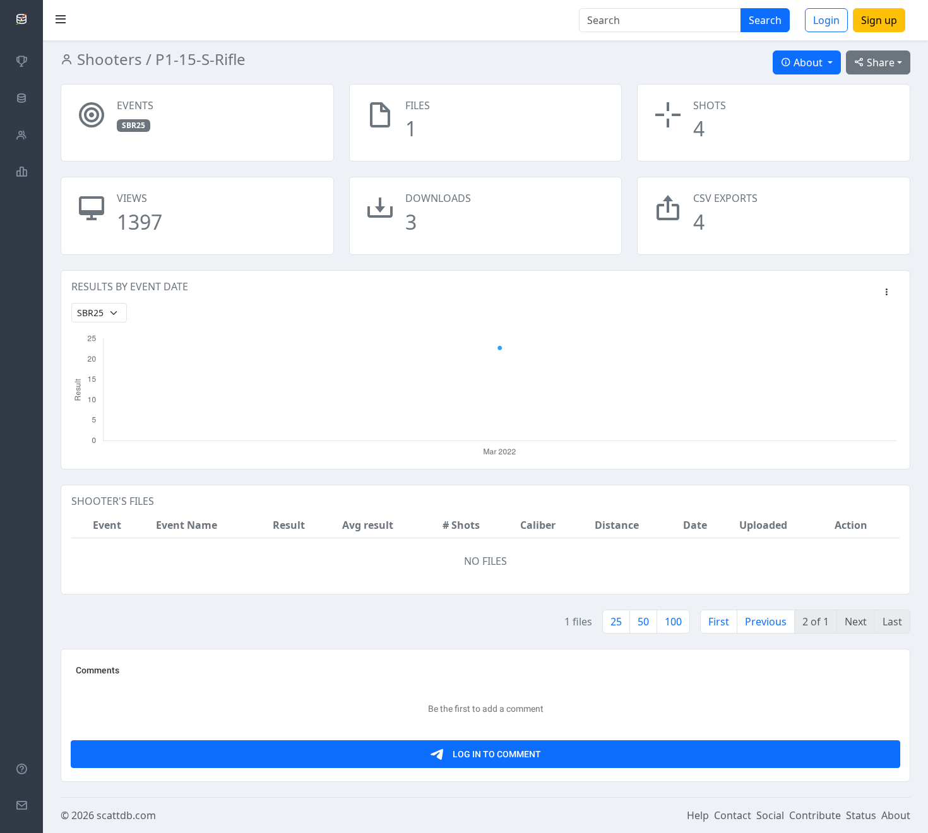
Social (770, 815)
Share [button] (879, 62)
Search (765, 20)
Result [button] (289, 525)
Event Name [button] (186, 525)
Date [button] (695, 525)
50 (643, 622)
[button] (886, 293)
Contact (732, 815)
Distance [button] (617, 525)
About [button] (808, 62)
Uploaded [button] (763, 525)
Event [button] (107, 525)
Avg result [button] (367, 525)
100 (673, 622)
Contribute (815, 815)
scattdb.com (126, 815)
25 (616, 622)
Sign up (879, 20)
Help (698, 815)
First (718, 622)
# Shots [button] (461, 525)
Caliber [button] (538, 525)
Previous (766, 622)
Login (826, 20)
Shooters (107, 59)
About (895, 815)
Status (861, 815)
